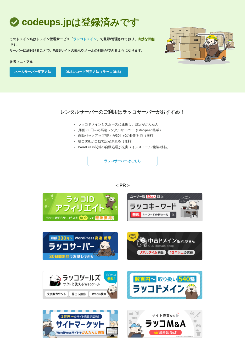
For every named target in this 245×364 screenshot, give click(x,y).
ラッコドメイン (85, 39)
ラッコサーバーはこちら (122, 161)
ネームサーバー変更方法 (32, 72)
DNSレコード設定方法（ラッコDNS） (94, 72)
